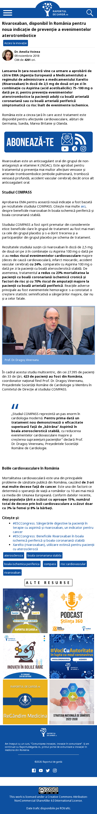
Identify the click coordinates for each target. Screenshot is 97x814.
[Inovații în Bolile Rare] (25, 656)
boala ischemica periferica (21, 564)
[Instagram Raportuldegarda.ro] (56, 771)
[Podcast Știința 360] (71, 611)
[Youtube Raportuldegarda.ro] (42, 771)
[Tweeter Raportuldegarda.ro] (49, 771)
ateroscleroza (13, 555)
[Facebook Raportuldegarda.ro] (35, 771)
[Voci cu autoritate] (71, 656)
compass (50, 564)
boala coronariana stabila (44, 555)
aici (83, 206)
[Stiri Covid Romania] (25, 611)
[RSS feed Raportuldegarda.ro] (35, 780)
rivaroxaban (12, 572)
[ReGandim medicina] (25, 702)
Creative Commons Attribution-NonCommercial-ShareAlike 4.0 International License (51, 799)
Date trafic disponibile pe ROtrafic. (48, 808)
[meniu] (7, 13)
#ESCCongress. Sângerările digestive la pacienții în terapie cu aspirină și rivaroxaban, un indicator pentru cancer (53, 527)
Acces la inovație (15, 43)
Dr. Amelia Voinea (27, 52)
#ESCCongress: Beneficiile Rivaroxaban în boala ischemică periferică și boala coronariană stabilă (49, 538)
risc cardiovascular (73, 564)
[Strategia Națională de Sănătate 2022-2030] (71, 702)
